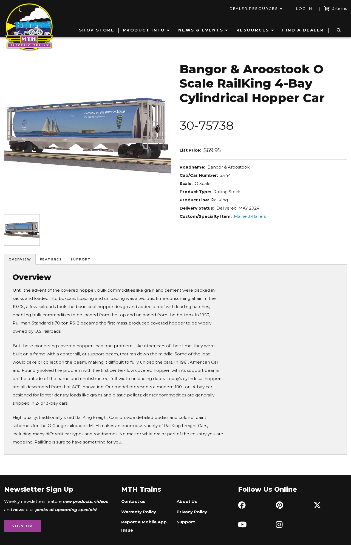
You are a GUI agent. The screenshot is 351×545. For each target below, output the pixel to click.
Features (51, 259)
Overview (20, 259)
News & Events (200, 30)
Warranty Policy (138, 511)
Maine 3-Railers (250, 216)
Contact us (133, 501)
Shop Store (96, 30)
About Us (187, 501)
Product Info (144, 30)
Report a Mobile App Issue (144, 526)
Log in (304, 8)
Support (80, 259)
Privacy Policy (192, 511)
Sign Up (22, 526)
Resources (252, 30)
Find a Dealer (303, 30)
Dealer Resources (254, 8)
